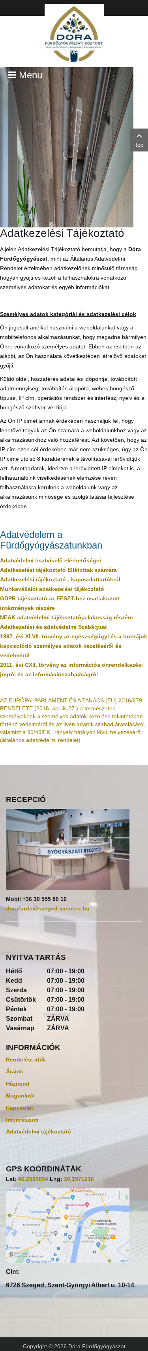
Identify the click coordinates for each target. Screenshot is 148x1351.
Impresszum (22, 1119)
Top (139, 145)
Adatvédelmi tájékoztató (38, 1131)
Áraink (14, 1071)
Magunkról (20, 1095)
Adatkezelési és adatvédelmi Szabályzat (53, 627)
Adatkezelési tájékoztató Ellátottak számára (58, 570)
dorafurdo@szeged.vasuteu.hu (48, 908)
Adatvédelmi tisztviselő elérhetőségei (50, 560)
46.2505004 (33, 1179)
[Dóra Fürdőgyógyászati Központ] (74, 33)
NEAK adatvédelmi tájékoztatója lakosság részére (66, 617)
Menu (29, 75)
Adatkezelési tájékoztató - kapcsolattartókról (60, 579)
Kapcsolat (19, 1108)
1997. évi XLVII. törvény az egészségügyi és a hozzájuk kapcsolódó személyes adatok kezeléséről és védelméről (73, 645)
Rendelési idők (26, 1059)
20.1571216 (79, 1179)
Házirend (18, 1083)
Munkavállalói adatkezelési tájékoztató (52, 589)
